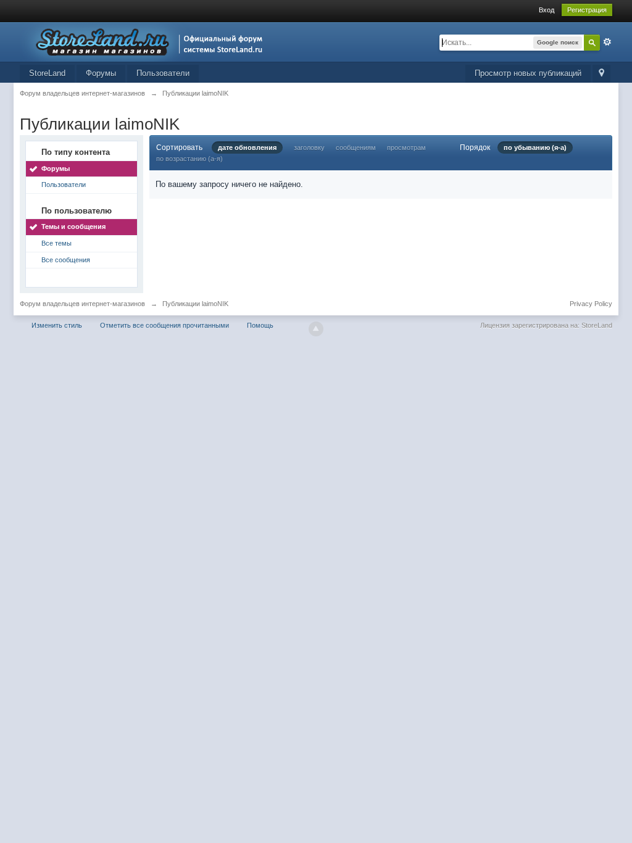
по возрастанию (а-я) (189, 158)
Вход (546, 10)
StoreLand (47, 73)
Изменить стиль (56, 325)
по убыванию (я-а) (535, 147)
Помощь (260, 325)
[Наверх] (316, 329)
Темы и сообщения (73, 226)
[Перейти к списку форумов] (145, 41)
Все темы (56, 243)
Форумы (101, 73)
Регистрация (587, 10)
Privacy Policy (591, 303)
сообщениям (356, 147)
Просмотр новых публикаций (528, 73)
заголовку (309, 147)
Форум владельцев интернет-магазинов (82, 303)
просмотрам (406, 147)
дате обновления (247, 147)
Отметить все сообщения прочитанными (164, 325)
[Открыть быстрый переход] (601, 74)
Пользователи (162, 73)
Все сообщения (65, 260)
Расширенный (607, 42)
